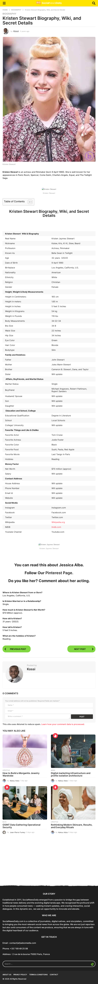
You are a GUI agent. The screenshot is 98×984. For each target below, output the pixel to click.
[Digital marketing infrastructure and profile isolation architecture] (73, 751)
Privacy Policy (20, 975)
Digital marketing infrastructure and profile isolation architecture (70, 774)
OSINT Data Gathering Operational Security (21, 826)
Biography (9, 13)
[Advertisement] (49, 862)
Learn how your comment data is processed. (63, 724)
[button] (4, 3)
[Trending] (7, 787)
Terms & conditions (38, 975)
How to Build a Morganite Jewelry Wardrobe (21, 774)
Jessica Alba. (71, 565)
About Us (7, 975)
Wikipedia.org (58, 522)
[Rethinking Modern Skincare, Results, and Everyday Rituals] (73, 803)
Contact (54, 975)
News (53, 770)
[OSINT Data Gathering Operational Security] (25, 803)
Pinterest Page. (59, 573)
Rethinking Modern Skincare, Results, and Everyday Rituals (71, 826)
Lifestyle (6, 770)
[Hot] (55, 735)
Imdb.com (56, 527)
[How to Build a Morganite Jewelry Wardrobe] (25, 751)
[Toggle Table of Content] (29, 202)
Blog (4, 822)
